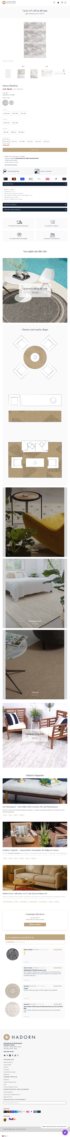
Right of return (8, 1097)
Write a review (35, 924)
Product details (10, 204)
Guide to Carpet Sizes (10, 1082)
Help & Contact (8, 1062)
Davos (13, 191)
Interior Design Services (11, 1087)
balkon (5, 858)
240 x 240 (6, 113)
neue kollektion (33, 901)
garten (10, 858)
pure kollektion (43, 901)
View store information (11, 164)
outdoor (22, 858)
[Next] (46, 66)
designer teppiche (7, 901)
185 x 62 (13, 132)
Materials (6, 1079)
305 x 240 (38, 141)
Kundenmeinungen (10, 1072)
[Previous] (23, 66)
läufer (10, 815)
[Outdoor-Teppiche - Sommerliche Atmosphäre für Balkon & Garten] (35, 834)
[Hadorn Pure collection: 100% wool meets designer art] (35, 878)
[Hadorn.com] (27, 2)
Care (5, 1084)
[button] (33, 1023)
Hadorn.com (11, 1129)
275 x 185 (22, 141)
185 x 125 (14, 141)
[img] (10, 942)
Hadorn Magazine (35, 775)
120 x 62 (6, 132)
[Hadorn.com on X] (18, 1056)
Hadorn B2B (7, 1064)
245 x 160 (6, 141)
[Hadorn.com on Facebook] (7, 1056)
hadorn (5, 815)
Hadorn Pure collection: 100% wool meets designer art (25, 893)
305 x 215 (29, 141)
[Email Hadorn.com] (5, 1056)
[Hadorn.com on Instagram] (10, 1056)
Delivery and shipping (12, 209)
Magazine (6, 1074)
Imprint (6, 1067)
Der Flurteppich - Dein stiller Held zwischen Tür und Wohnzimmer (30, 806)
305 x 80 (21, 132)
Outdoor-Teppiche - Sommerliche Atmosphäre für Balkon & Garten (31, 850)
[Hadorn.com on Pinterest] (12, 1056)
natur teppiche (23, 901)
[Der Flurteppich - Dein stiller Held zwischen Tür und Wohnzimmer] (35, 791)
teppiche (22, 815)
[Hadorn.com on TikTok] (15, 1056)
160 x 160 (15, 113)
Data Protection (8, 1092)
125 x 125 (23, 113)
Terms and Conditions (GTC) (12, 1094)
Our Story (6, 1069)
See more (35, 292)
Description (8, 184)
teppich (16, 815)
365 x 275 (46, 141)
